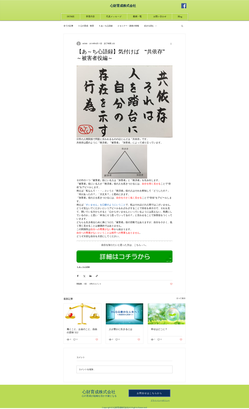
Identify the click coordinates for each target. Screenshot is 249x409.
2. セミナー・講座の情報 (128, 26)
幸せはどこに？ (159, 329)
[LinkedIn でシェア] (90, 276)
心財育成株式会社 (99, 391)
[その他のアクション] (170, 43)
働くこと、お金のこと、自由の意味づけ (82, 331)
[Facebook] (183, 5)
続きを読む (149, 26)
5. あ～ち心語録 (106, 26)
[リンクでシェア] (97, 276)
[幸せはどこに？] (166, 313)
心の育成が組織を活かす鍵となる (99, 395)
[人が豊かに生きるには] (124, 313)
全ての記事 (68, 26)
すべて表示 (180, 298)
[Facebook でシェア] (78, 276)
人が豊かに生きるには (120, 329)
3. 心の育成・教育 (86, 26)
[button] (182, 26)
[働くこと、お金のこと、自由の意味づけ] (82, 313)
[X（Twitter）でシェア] (84, 276)
